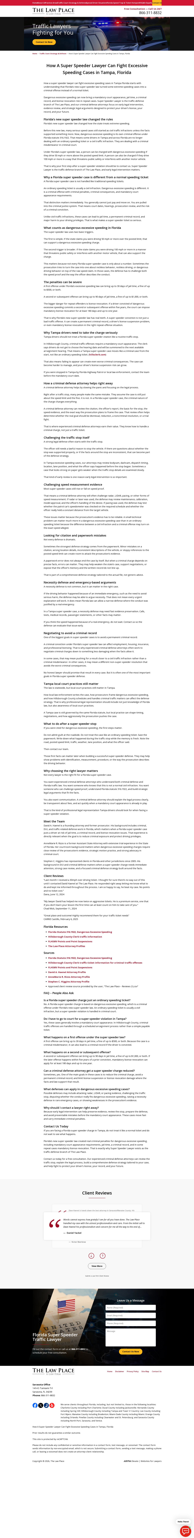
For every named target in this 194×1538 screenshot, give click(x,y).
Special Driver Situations (96, 3)
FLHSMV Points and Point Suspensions (70, 941)
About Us (41, 3)
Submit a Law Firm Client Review (97, 1276)
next (102, 1258)
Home (34, 3)
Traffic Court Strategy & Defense (71, 3)
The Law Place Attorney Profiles (66, 946)
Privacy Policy (133, 1371)
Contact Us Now (44, 42)
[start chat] (185, 1531)
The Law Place (57, 1461)
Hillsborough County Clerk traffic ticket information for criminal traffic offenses (95, 962)
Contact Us (157, 3)
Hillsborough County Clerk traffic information (75, 936)
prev (91, 1258)
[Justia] (46, 1405)
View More (97, 1266)
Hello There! (183, 1521)
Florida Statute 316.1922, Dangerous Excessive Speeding (80, 931)
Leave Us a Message (130, 1300)
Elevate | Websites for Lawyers (143, 1461)
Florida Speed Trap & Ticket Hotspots (123, 3)
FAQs (141, 3)
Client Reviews (97, 1193)
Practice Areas (51, 3)
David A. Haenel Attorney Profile (67, 972)
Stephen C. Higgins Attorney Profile (68, 981)
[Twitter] (40, 1405)
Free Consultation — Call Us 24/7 (143, 8)
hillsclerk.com (97, 354)
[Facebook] (35, 1405)
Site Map (145, 1371)
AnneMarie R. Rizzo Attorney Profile (69, 976)
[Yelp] (51, 1405)
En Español (148, 3)
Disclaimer (119, 1371)
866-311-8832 (150, 12)
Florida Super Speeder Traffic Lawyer (55, 1337)
